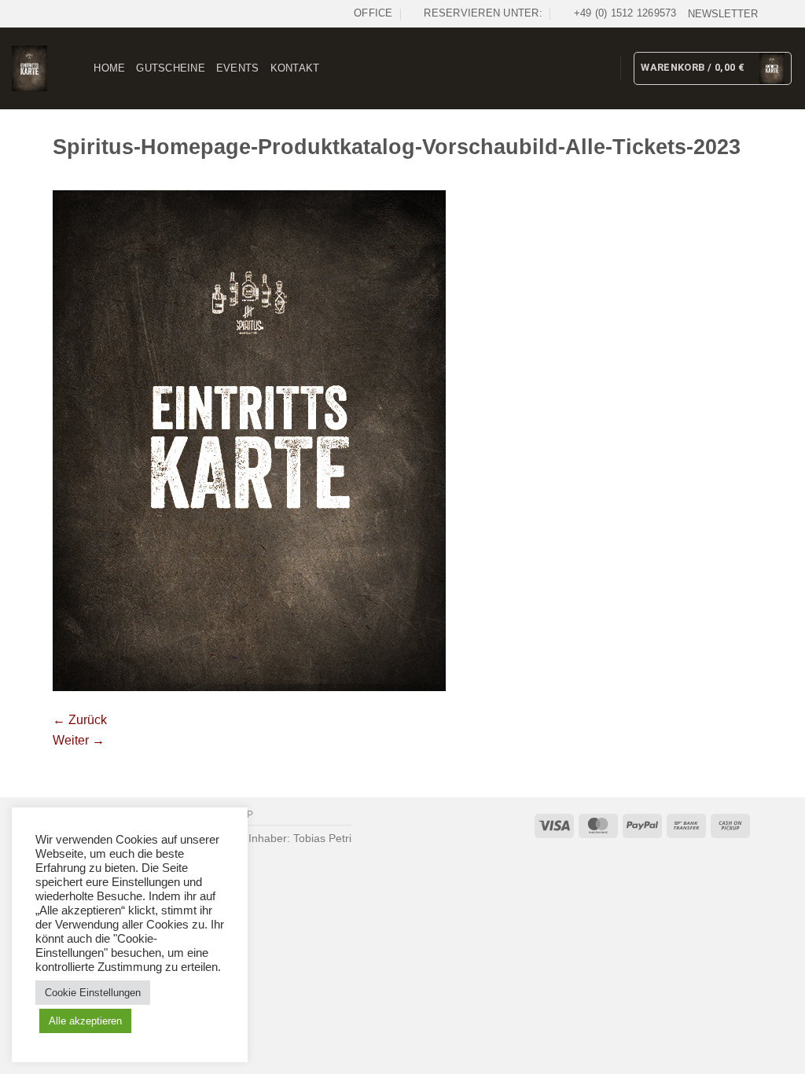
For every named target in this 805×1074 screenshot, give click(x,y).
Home (109, 68)
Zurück (80, 719)
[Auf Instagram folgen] (785, 13)
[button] (723, 14)
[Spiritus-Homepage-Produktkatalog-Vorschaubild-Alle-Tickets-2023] (249, 440)
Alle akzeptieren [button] (85, 1021)
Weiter (79, 740)
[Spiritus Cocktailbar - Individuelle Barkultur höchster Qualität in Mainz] (29, 68)
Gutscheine (170, 68)
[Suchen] (77, 68)
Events (237, 68)
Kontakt (295, 68)
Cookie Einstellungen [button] (93, 993)
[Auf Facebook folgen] (770, 13)
